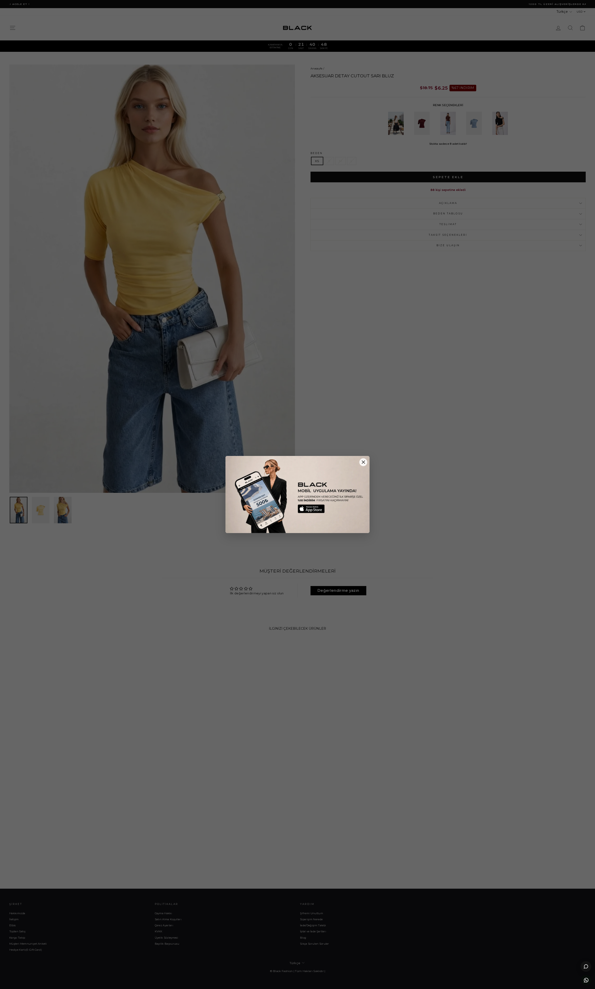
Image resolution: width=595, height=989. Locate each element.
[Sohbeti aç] (586, 966)
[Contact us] (586, 980)
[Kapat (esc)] (363, 462)
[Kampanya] (297, 494)
